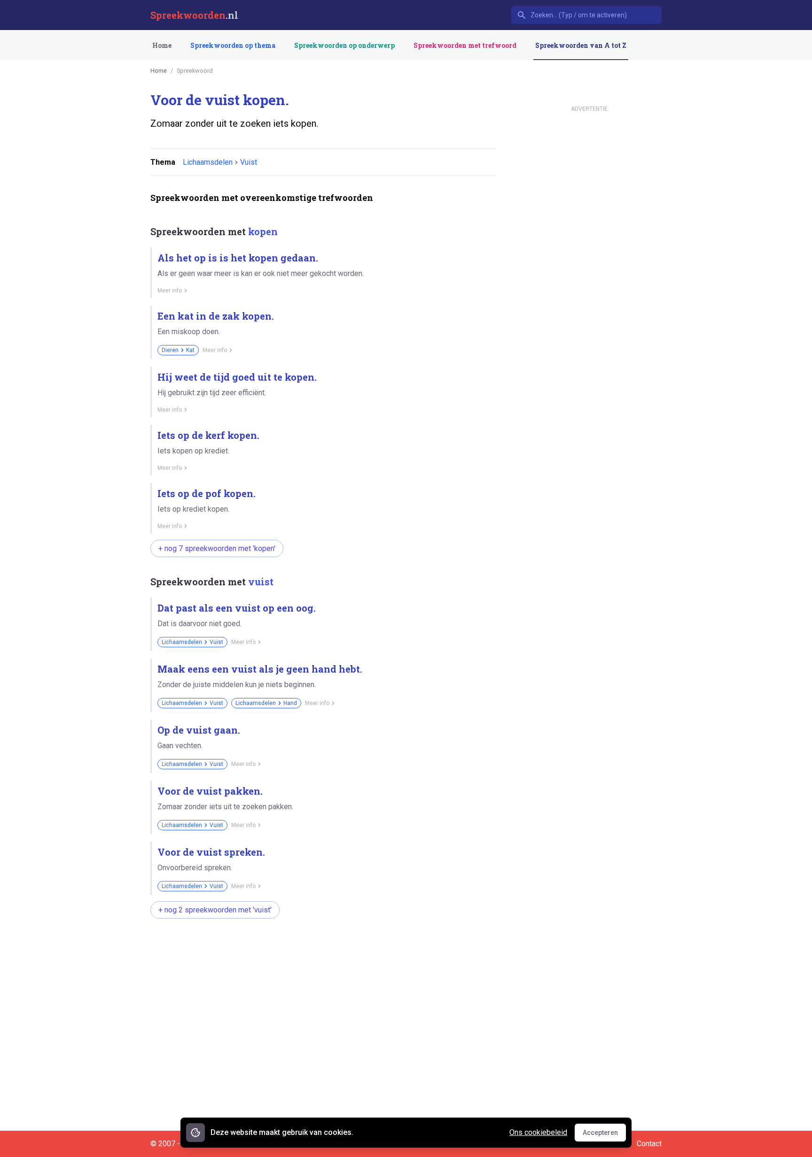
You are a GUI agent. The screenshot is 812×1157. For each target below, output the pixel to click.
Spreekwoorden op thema (232, 45)
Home (162, 45)
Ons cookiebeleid (538, 1132)
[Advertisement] (321, 956)
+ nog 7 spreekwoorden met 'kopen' (216, 548)
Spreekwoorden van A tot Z (580, 45)
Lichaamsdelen (208, 162)
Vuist (248, 162)
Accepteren (604, 1135)
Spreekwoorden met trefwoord (465, 45)
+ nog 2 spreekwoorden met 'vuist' (215, 909)
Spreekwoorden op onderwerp (344, 45)
